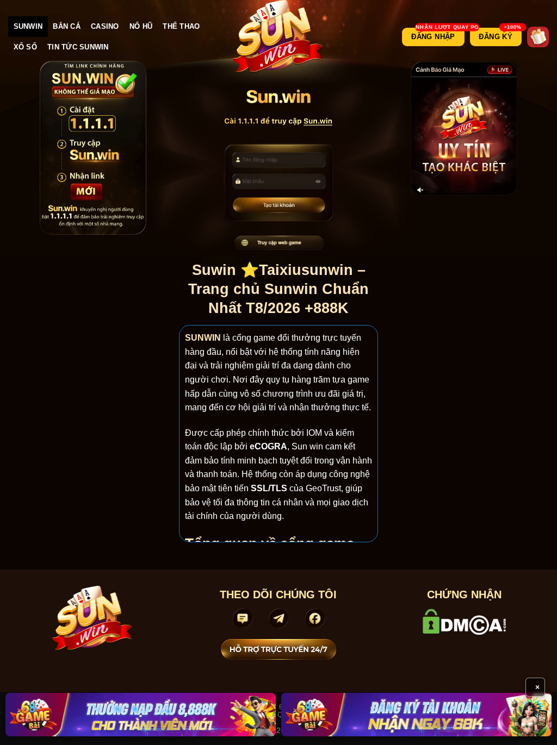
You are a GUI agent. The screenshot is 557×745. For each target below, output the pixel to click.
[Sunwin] (278, 37)
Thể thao (181, 26)
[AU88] (140, 714)
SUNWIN (28, 26)
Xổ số (25, 47)
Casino (105, 26)
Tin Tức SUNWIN (78, 47)
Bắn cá (67, 26)
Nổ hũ (140, 26)
